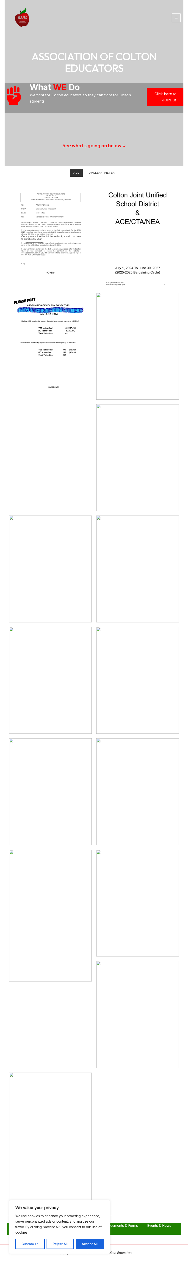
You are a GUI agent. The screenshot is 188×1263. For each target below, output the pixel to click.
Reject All (60, 1244)
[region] (59, 1227)
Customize (30, 1244)
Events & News (159, 1225)
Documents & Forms (122, 1225)
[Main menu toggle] (176, 17)
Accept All (90, 1244)
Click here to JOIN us (166, 97)
